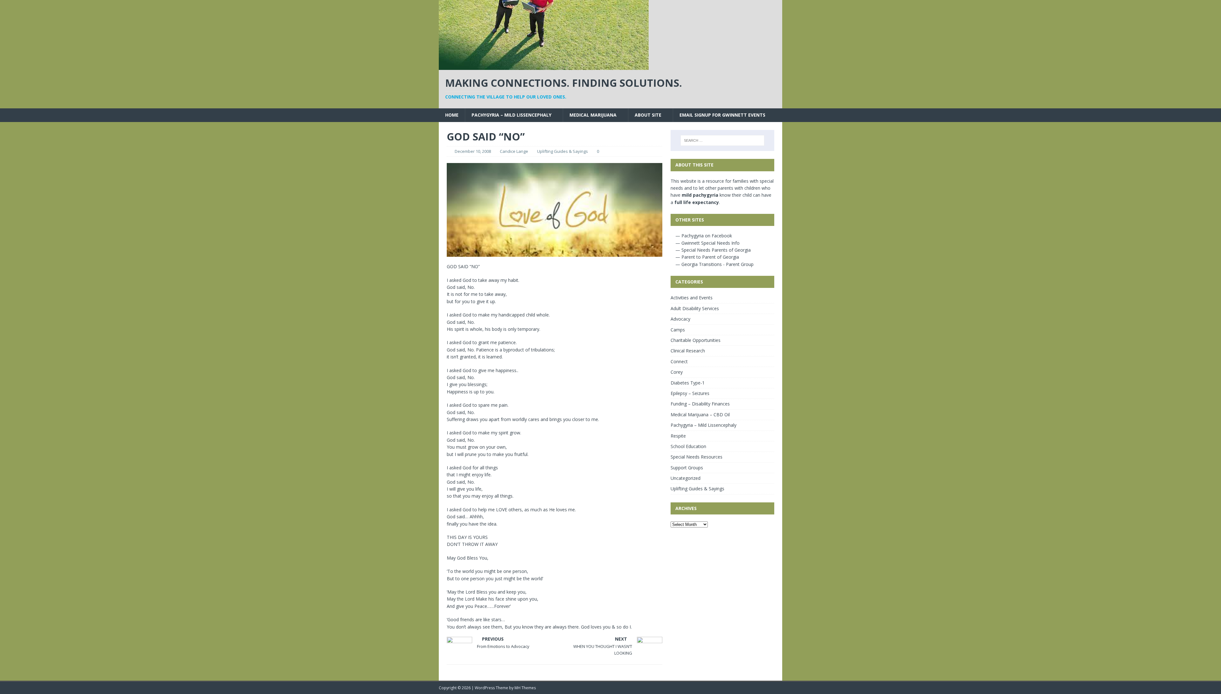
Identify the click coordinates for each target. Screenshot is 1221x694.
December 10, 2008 (473, 151)
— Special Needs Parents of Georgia (712, 250)
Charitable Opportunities (696, 340)
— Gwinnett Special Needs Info (707, 243)
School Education (688, 446)
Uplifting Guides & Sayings (562, 151)
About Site (648, 115)
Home (452, 115)
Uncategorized (685, 478)
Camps (678, 330)
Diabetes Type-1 (688, 383)
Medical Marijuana (593, 115)
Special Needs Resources (696, 457)
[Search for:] (722, 140)
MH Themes (525, 688)
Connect (679, 361)
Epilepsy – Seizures (690, 393)
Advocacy (680, 319)
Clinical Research (688, 351)
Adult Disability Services (695, 308)
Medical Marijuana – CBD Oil (700, 415)
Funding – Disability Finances (700, 404)
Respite (678, 436)
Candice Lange (514, 151)
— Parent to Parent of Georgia (706, 257)
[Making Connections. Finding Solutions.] (544, 66)
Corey (677, 372)
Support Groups (687, 468)
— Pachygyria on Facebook (703, 236)
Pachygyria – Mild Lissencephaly (511, 115)
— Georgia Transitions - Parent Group (714, 264)
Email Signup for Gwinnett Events (722, 115)
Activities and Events (692, 298)
